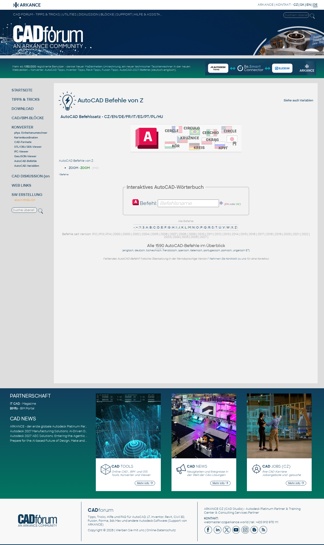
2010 (201, 234)
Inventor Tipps (75, 69)
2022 (304, 234)
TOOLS (122, 466)
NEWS (197, 466)
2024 (176, 237)
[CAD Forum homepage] (48, 48)
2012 (218, 234)
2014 (235, 234)
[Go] (221, 203)
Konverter (37, 69)
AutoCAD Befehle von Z (109, 100)
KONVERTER (22, 127)
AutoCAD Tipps (55, 69)
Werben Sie (124, 530)
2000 (116, 234)
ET (247, 250)
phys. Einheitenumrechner (30, 132)
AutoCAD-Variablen (26, 165)
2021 (296, 234)
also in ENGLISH (24, 200)
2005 (154, 234)
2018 (269, 234)
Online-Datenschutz (161, 530)
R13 (101, 234)
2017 (261, 234)
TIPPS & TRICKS (26, 99)
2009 (192, 234)
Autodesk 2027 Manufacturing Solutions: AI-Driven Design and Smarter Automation (70, 431)
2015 (243, 234)
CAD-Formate (23, 142)
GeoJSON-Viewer (25, 156)
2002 (136, 234)
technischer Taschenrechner (154, 66)
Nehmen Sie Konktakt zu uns (227, 258)
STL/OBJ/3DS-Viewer (28, 146)
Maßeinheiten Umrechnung (103, 66)
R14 (108, 234)
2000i (126, 234)
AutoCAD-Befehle (25, 161)
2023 (167, 237)
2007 (173, 234)
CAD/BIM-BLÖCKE (28, 118)
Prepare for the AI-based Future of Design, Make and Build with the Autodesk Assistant (72, 441)
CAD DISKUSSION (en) (31, 176)
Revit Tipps (93, 69)
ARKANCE (266, 5)
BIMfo (14, 408)
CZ (295, 5)
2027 (203, 237)
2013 (226, 234)
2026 (194, 237)
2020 (287, 234)
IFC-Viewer (21, 151)
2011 (210, 234)
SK (302, 5)
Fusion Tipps (110, 69)
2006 (164, 234)
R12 (94, 234)
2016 (252, 234)
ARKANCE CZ (213, 509)
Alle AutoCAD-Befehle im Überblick (186, 245)
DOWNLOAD (23, 108)
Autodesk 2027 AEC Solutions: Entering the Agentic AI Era (52, 436)
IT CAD (15, 404)
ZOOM (73, 168)
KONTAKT (283, 5)
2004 (145, 234)
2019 (278, 234)
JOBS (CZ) (276, 466)
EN (308, 5)
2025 (185, 237)
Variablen (306, 100)
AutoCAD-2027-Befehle (135, 69)
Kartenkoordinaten (26, 137)
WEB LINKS (21, 185)
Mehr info (143, 483)
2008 (182, 234)
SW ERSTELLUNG (27, 194)
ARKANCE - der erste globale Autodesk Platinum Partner (51, 426)
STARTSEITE (22, 90)
